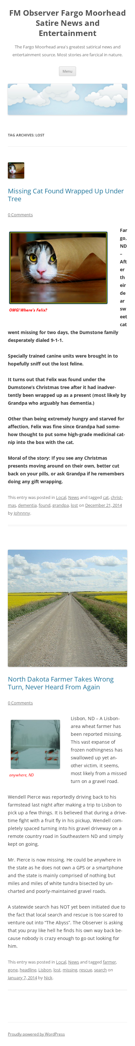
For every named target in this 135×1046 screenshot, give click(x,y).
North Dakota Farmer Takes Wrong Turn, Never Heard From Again (61, 683)
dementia (27, 505)
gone (13, 970)
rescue (85, 970)
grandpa (60, 505)
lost (74, 505)
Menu (67, 71)
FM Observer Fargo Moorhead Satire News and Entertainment (67, 23)
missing (70, 970)
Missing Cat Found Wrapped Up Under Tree (66, 194)
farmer (109, 962)
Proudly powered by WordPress (36, 1034)
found (44, 505)
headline (28, 970)
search (100, 970)
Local (61, 497)
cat (106, 497)
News (73, 497)
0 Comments (20, 215)
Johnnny (22, 513)
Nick (48, 978)
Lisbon (44, 970)
